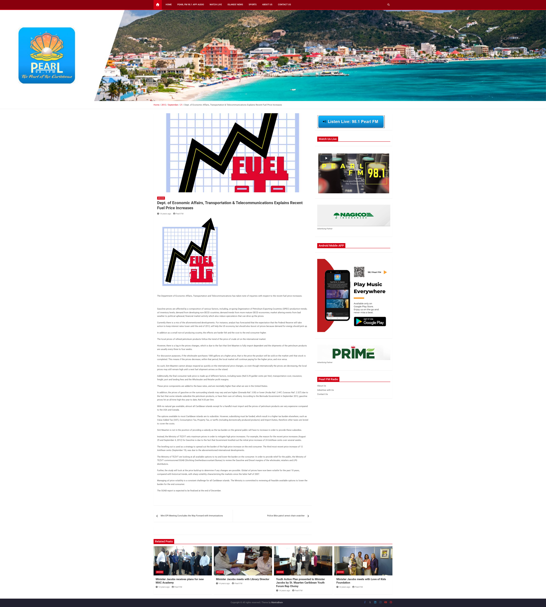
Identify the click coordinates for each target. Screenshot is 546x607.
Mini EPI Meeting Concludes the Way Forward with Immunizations (192, 515)
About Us (267, 4)
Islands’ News (235, 4)
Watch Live (216, 4)
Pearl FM (179, 214)
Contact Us (284, 4)
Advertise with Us (325, 390)
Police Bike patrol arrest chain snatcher (286, 515)
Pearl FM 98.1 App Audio (190, 4)
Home (169, 4)
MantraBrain (277, 602)
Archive (161, 198)
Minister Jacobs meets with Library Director (242, 579)
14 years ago (165, 214)
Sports (253, 4)
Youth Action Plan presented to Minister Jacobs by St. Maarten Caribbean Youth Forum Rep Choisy (300, 583)
